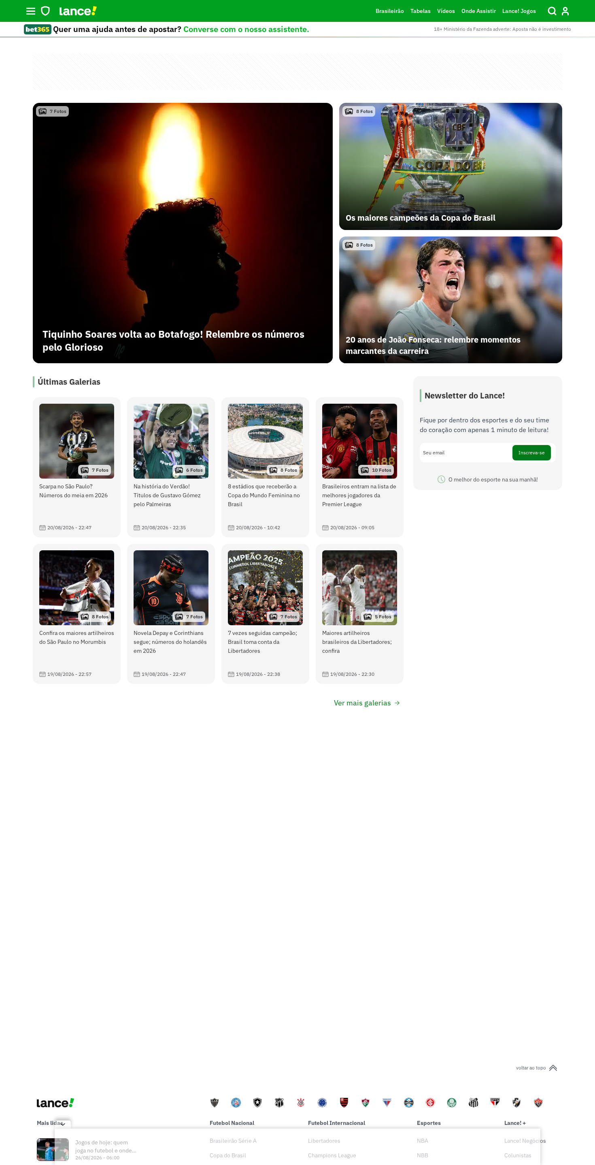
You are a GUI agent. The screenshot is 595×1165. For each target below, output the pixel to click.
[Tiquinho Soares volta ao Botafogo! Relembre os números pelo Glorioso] (183, 233)
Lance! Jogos (519, 11)
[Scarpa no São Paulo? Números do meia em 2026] (77, 467)
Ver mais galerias (362, 702)
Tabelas (420, 11)
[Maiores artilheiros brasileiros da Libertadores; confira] (360, 614)
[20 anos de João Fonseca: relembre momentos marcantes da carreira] (450, 300)
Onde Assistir (478, 11)
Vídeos (446, 11)
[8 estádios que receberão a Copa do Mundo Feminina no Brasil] (265, 467)
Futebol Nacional (232, 1123)
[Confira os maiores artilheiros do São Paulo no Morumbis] (77, 614)
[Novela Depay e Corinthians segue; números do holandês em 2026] (171, 614)
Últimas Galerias (69, 381)
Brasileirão (390, 11)
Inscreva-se (531, 452)
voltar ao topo (531, 1068)
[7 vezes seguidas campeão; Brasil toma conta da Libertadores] (265, 614)
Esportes (429, 1123)
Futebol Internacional (336, 1123)
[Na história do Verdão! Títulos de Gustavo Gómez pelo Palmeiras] (171, 467)
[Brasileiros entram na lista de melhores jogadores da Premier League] (360, 467)
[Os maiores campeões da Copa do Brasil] (450, 166)
